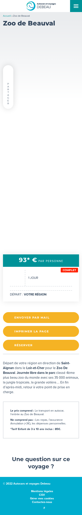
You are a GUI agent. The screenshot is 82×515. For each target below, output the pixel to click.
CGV (42, 495)
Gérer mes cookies (42, 498)
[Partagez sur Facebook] (8, 77)
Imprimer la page (31, 331)
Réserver (23, 345)
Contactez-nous (42, 502)
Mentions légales (42, 491)
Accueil (7, 16)
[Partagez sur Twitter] (8, 70)
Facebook (44, 508)
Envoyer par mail (32, 317)
